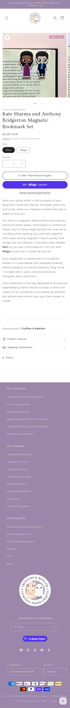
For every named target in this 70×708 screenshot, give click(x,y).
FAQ (9, 556)
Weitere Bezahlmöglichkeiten (35, 192)
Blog (9, 563)
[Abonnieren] (55, 627)
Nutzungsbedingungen (21, 541)
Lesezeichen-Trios (17, 461)
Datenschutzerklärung (27, 701)
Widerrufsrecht (59, 696)
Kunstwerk (13, 498)
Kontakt (11, 548)
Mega (23, 150)
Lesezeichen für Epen (19, 454)
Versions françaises (18, 506)
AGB (44, 701)
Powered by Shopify (39, 696)
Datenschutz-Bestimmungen (24, 526)
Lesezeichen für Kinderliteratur (25, 396)
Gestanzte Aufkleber (19, 491)
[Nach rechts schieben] (42, 103)
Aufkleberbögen (16, 484)
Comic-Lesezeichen (18, 404)
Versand (6, 139)
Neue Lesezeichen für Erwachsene (27, 419)
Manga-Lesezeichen (18, 411)
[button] (6, 18)
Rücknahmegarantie (19, 534)
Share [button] (9, 357)
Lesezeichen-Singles (19, 476)
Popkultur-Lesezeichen (21, 433)
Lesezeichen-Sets (17, 469)
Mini (8, 150)
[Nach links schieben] (27, 103)
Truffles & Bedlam (19, 696)
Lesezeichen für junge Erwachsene (28, 426)
